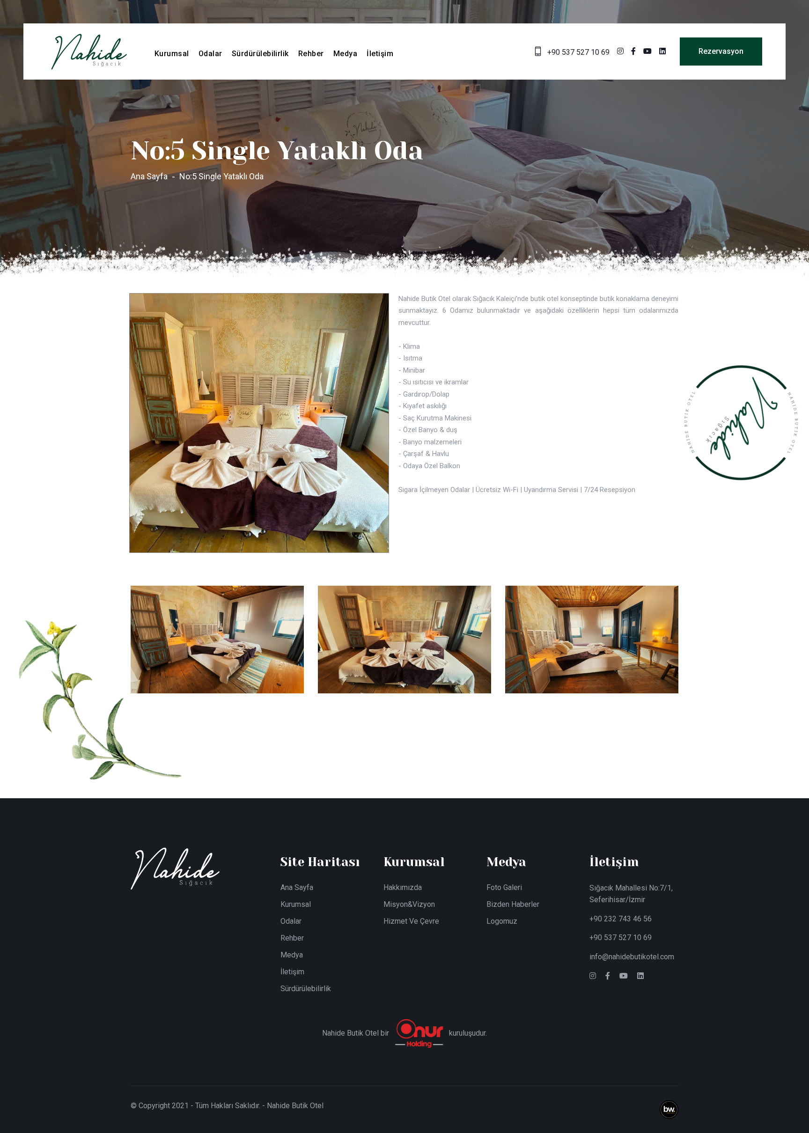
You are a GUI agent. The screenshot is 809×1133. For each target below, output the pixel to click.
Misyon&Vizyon (409, 904)
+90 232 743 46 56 (620, 918)
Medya (345, 53)
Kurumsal (171, 53)
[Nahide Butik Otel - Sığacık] (89, 50)
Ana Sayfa (149, 176)
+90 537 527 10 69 (620, 937)
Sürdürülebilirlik (260, 53)
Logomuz (501, 921)
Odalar (210, 53)
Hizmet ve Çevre (411, 921)
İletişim (380, 53)
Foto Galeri (504, 887)
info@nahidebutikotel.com (631, 956)
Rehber (311, 53)
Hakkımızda (402, 887)
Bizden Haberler (512, 904)
